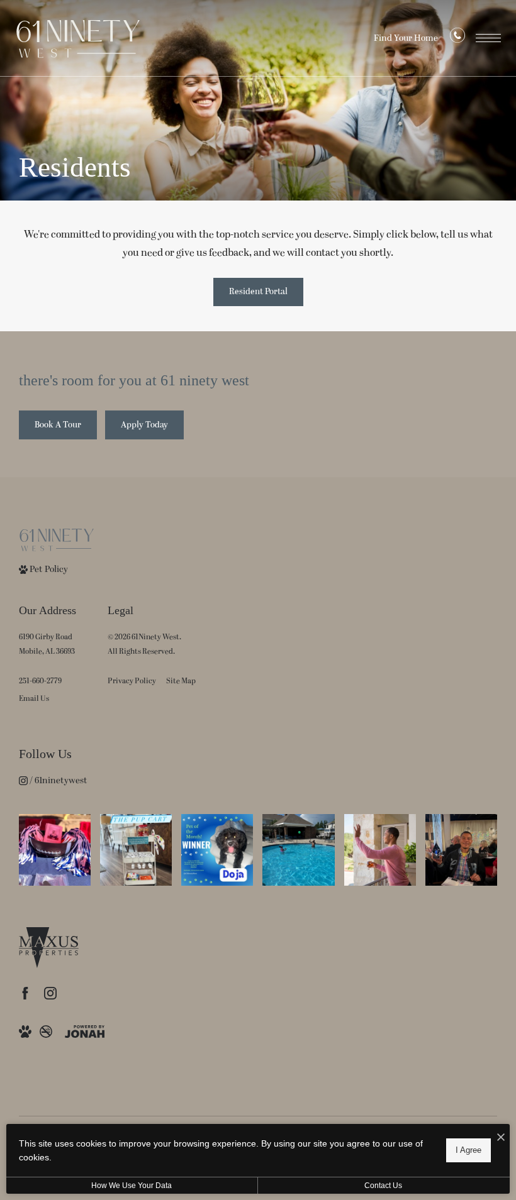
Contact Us (383, 1185)
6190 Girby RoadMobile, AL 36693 (47, 645)
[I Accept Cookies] (501, 1138)
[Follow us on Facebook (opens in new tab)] (25, 993)
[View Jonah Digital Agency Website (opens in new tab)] (84, 1030)
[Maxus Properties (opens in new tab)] (49, 943)
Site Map (181, 681)
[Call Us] (457, 38)
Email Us (34, 699)
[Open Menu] (488, 38)
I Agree (468, 1150)
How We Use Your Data (131, 1185)
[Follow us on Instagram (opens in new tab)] (50, 993)
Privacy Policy (132, 681)
